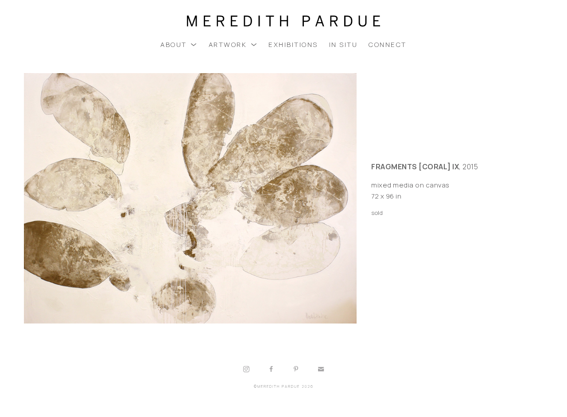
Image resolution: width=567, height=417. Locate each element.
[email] (320, 369)
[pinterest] (296, 369)
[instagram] (246, 369)
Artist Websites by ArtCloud (310, 409)
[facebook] (271, 369)
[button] (179, 44)
